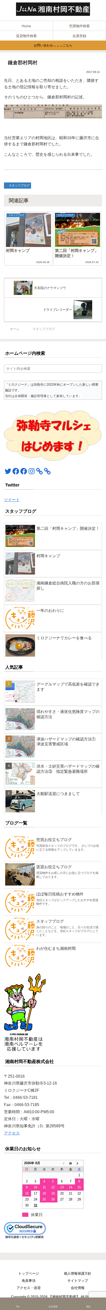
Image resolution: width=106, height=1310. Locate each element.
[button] (97, 368)
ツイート (12, 500)
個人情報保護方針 (77, 1273)
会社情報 (78, 1288)
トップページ (28, 1273)
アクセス (12, 1133)
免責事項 (28, 1281)
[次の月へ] (79, 1163)
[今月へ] (70, 1163)
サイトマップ (77, 1281)
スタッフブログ (19, 185)
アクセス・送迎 (29, 1288)
